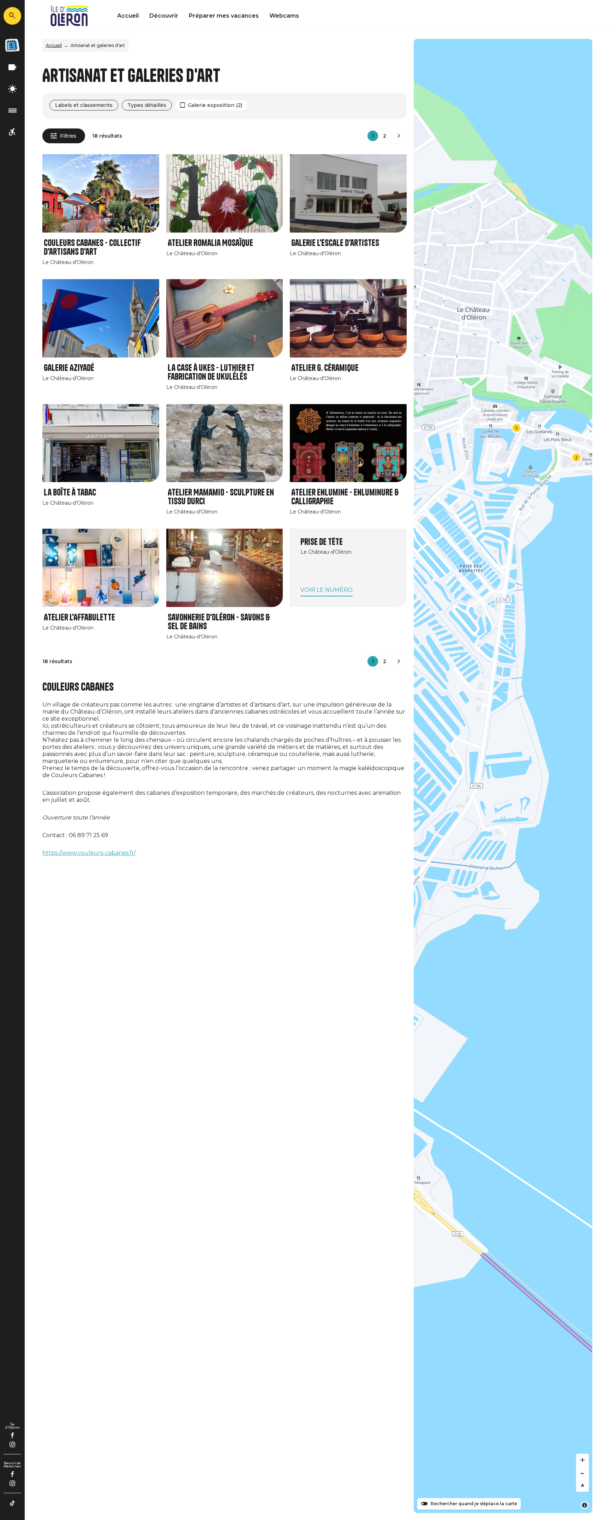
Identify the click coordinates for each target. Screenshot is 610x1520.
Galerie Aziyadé (69, 368)
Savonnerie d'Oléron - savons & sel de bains (219, 621)
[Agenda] (12, 45)
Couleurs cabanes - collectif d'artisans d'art (92, 247)
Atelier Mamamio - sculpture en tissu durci (221, 496)
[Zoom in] (582, 1460)
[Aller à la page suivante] (399, 136)
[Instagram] (12, 1444)
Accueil (128, 15)
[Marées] (12, 110)
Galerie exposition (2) (215, 105)
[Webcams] (12, 67)
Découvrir (163, 15)
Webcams (284, 15)
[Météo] (12, 89)
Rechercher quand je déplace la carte (474, 1504)
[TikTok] (12, 1503)
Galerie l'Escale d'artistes (335, 243)
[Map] (503, 776)
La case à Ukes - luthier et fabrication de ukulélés (211, 372)
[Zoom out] (582, 1472)
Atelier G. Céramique (325, 368)
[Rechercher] (12, 16)
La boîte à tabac (70, 492)
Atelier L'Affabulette (79, 617)
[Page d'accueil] (69, 15)
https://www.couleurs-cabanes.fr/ (89, 852)
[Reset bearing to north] (582, 1485)
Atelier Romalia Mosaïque (210, 243)
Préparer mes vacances (224, 15)
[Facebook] (12, 1435)
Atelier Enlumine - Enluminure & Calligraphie (345, 496)
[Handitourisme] (12, 132)
